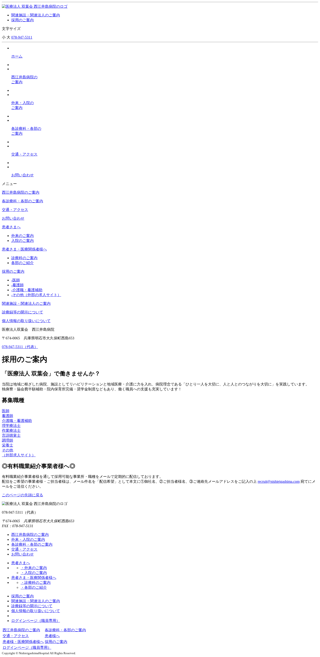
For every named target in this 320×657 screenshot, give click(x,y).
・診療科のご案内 (36, 582)
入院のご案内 (22, 241)
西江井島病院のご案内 (20, 192)
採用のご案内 (22, 20)
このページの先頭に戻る (22, 495)
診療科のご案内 (24, 258)
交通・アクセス (15, 210)
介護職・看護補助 (26, 290)
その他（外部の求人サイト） (36, 295)
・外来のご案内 (34, 568)
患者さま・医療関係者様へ (24, 249)
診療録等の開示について (22, 312)
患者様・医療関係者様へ (23, 642)
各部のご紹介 (22, 263)
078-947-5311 (21, 37)
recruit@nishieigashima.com (279, 481)
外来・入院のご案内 (28, 539)
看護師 (17, 285)
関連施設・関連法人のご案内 (35, 15)
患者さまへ (11, 227)
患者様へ (52, 636)
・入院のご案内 (34, 573)
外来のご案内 (22, 236)
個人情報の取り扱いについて (26, 321)
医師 (15, 280)
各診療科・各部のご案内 (22, 201)
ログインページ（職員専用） (35, 621)
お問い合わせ (13, 218)
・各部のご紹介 (34, 587)
